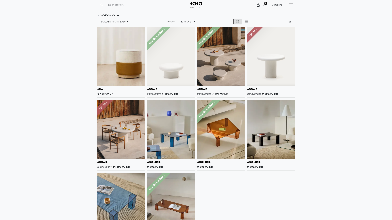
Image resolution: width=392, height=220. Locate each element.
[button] (187, 21)
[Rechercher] (101, 5)
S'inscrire (277, 4)
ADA (100, 89)
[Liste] (246, 21)
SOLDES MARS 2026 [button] (113, 21)
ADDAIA (152, 89)
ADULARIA (153, 162)
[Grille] (237, 21)
